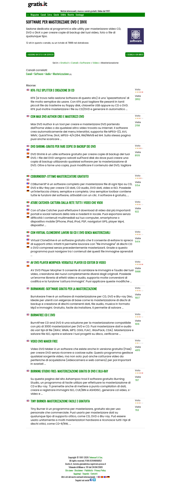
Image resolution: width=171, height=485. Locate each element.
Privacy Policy (100, 470)
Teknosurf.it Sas (95, 457)
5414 (137, 241)
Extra (49, 14)
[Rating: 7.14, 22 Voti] (139, 149)
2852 (137, 99)
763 (137, 410)
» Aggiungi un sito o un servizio (40, 54)
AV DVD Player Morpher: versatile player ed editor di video (68, 262)
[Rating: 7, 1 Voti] (139, 119)
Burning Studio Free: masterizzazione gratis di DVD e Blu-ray (69, 371)
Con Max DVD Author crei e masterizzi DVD (57, 116)
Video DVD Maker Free (44, 341)
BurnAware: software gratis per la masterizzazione (64, 288)
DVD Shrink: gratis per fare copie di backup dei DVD (63, 146)
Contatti (94, 473)
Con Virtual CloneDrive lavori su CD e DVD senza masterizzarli (70, 232)
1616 (137, 324)
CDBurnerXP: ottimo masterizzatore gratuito (60, 176)
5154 (137, 185)
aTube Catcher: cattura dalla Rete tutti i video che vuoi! (67, 202)
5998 (138, 271)
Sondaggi (80, 14)
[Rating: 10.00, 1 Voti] (139, 92)
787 (137, 380)
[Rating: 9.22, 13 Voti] (139, 265)
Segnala (85, 473)
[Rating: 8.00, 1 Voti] (139, 179)
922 (137, 211)
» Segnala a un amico (134, 54)
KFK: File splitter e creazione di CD (52, 90)
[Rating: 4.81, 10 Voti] (139, 343)
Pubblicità (89, 470)
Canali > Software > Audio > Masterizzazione (47, 74)
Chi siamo (69, 470)
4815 (137, 350)
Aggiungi (77, 473)
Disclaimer (79, 470)
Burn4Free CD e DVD (43, 315)
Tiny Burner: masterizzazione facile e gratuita (60, 401)
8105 (137, 155)
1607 (137, 297)
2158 (137, 125)
